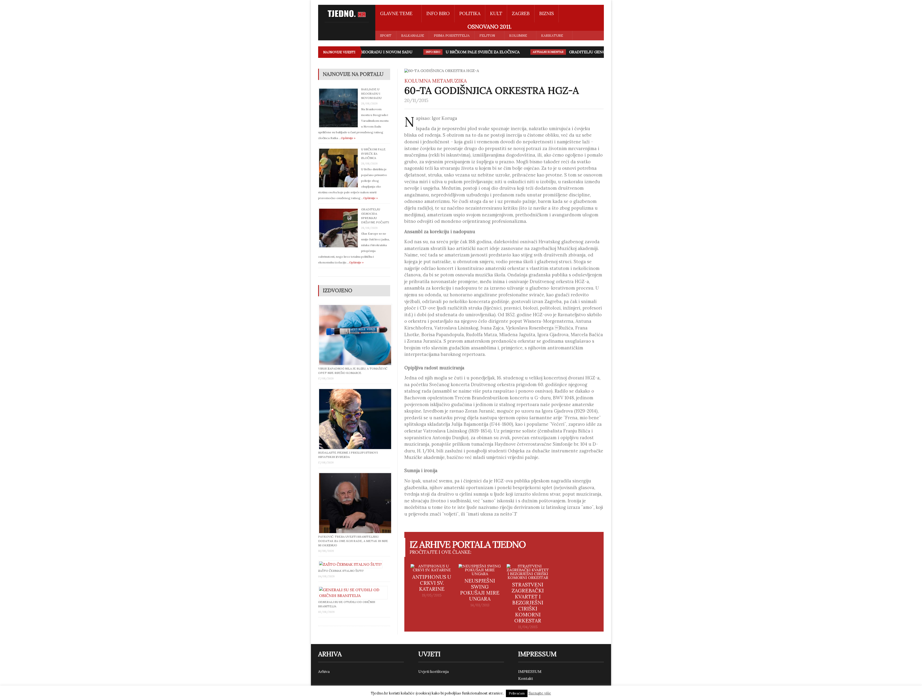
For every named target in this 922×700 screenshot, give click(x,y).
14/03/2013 (479, 605)
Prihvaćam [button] (517, 693)
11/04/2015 (528, 627)
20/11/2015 (416, 100)
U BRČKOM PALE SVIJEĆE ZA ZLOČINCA (473, 51)
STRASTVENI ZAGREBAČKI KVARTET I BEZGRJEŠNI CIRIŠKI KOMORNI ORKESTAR (528, 602)
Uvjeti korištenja (433, 671)
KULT (496, 13)
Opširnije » (348, 138)
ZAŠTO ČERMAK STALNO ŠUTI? (341, 570)
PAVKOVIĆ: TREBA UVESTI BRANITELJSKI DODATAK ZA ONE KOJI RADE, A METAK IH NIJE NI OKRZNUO (353, 541)
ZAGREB (521, 13)
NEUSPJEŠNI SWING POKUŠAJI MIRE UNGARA (479, 590)
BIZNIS (546, 13)
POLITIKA (469, 13)
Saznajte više (539, 693)
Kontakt (525, 678)
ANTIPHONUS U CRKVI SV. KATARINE (431, 583)
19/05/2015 (432, 595)
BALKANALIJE (412, 35)
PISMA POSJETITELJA (452, 35)
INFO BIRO (438, 13)
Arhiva (324, 671)
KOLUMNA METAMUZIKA (435, 81)
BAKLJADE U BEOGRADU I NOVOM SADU (365, 51)
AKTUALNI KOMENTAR (538, 52)
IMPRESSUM (529, 671)
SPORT (385, 35)
